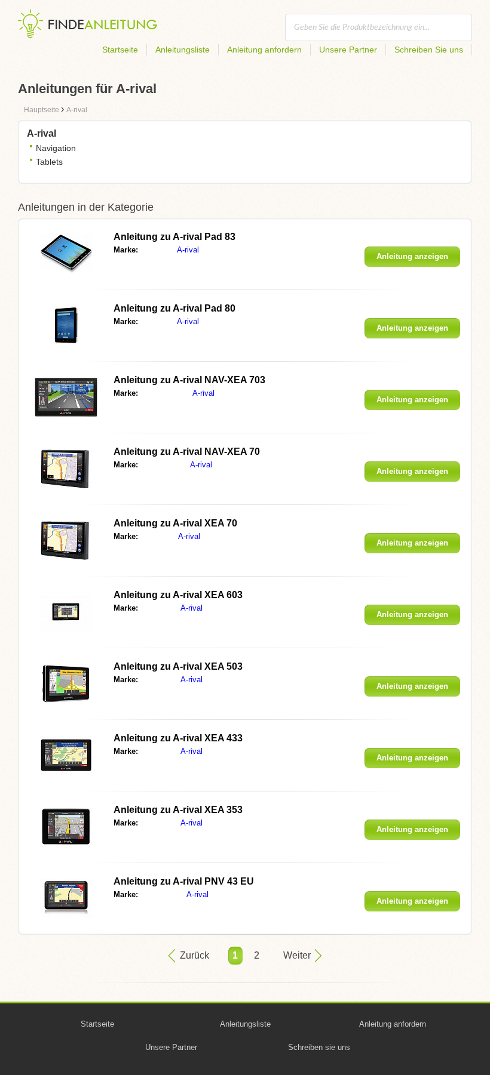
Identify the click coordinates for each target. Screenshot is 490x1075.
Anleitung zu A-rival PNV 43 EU (184, 881)
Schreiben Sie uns (428, 49)
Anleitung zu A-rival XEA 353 (178, 810)
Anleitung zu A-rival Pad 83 (174, 237)
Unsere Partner (348, 49)
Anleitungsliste (182, 49)
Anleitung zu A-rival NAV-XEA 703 (189, 380)
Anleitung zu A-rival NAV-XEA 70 (187, 451)
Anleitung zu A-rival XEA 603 (178, 595)
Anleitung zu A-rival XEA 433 (178, 738)
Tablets (49, 162)
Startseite (120, 49)
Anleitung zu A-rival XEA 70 (175, 523)
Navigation (56, 148)
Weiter (297, 955)
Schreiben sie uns (319, 1047)
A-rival (188, 249)
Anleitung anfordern (264, 49)
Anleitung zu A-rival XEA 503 (178, 666)
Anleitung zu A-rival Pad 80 (174, 308)
